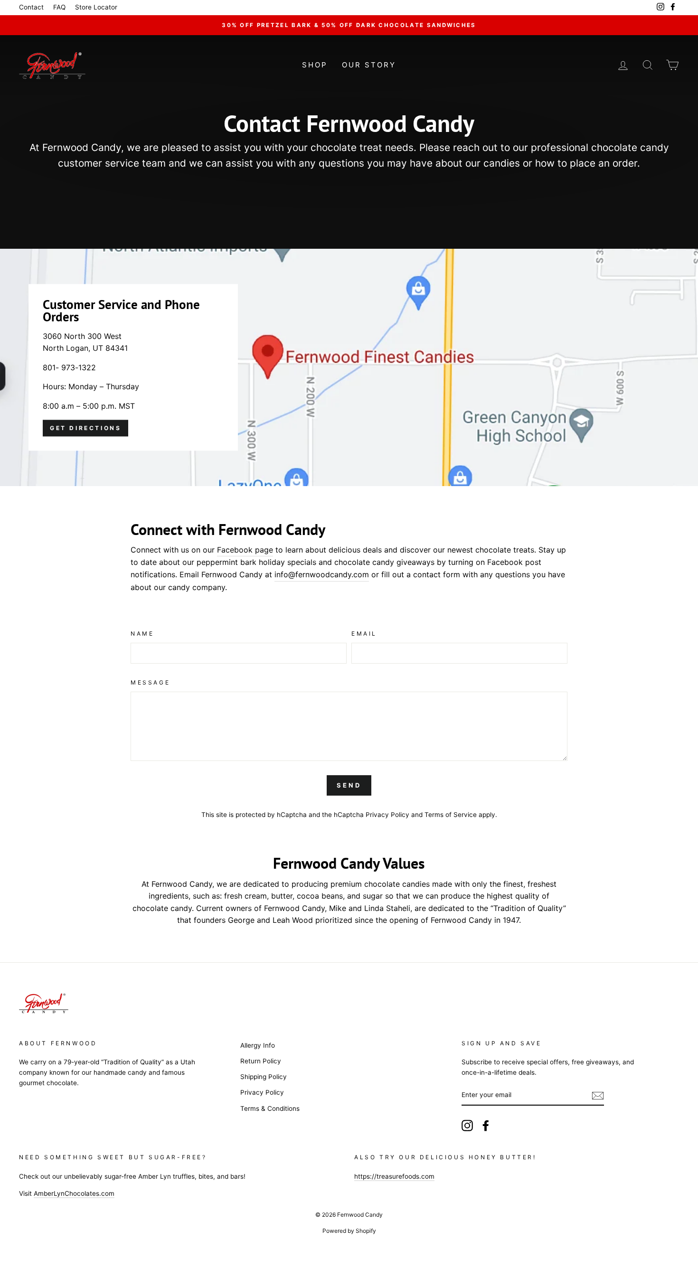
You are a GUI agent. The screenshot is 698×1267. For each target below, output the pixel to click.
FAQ (59, 7)
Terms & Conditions (270, 1108)
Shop (315, 64)
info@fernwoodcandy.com (321, 574)
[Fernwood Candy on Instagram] (467, 1125)
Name (142, 633)
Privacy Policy (387, 814)
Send (349, 785)
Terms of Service (450, 814)
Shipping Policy (263, 1076)
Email (364, 633)
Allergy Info (257, 1045)
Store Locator (96, 7)
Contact (31, 7)
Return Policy (260, 1061)
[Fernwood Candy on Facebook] (485, 1125)
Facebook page (245, 549)
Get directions (85, 428)
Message (150, 682)
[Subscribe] (598, 1095)
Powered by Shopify (349, 1230)
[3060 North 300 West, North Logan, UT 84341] (349, 367)
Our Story (369, 64)
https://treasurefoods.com (394, 1176)
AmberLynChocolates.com (74, 1193)
